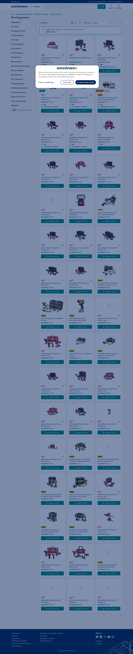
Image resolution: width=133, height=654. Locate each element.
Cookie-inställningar (46, 82)
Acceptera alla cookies (85, 82)
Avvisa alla (67, 82)
